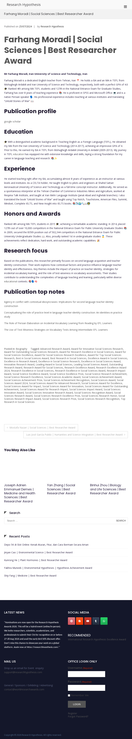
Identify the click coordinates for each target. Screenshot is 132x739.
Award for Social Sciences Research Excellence (60, 355)
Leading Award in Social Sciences (54, 364)
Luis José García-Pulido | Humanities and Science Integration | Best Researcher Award (74, 434)
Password (80, 681)
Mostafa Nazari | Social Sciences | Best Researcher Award (42, 427)
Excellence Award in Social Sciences (107, 358)
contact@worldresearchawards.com (24, 689)
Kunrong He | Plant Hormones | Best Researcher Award (35, 560)
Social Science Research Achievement (106, 374)
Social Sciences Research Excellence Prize (57, 395)
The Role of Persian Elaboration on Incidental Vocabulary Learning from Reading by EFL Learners (58, 323)
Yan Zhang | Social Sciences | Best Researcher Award (18, 489)
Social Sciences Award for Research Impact (44, 389)
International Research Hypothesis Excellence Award (97, 639)
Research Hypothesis (24, 4)
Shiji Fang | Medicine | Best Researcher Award (30, 575)
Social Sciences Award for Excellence (101, 383)
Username (80, 668)
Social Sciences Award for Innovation (63, 386)
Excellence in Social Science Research (59, 361)
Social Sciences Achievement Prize (23, 380)
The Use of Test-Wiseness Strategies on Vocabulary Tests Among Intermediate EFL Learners (56, 329)
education (18, 154)
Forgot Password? (78, 716)
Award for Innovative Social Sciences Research (97, 348)
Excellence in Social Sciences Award (100, 361)
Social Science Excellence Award (30, 374)
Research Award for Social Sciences (43, 367)
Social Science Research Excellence (23, 377)
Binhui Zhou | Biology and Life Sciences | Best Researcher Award (65, 489)
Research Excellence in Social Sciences (32, 370)
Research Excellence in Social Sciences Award (80, 370)
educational (10, 281)
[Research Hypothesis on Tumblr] (96, 621)
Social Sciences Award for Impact (22, 386)
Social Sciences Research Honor (99, 395)
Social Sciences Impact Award (85, 389)
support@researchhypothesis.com (23, 672)
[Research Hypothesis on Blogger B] (79, 621)
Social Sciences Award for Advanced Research (54, 383)
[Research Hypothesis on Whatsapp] (104, 621)
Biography (21, 348)
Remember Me (80, 695)
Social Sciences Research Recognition (98, 398)
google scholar (12, 121)
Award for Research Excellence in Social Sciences (86, 352)
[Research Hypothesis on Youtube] (87, 621)
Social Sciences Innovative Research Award (49, 392)
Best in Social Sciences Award (32, 358)
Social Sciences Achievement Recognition (67, 380)
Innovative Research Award (19, 364)
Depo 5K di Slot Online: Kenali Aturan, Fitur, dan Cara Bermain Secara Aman (46, 544)
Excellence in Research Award (20, 361)
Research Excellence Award (79, 367)
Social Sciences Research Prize (59, 398)
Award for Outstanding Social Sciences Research (31, 352)
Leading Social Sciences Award (91, 364)
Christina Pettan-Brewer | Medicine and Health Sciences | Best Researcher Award (108, 491)
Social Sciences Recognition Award (93, 392)
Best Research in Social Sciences (68, 358)
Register (72, 713)
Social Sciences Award (103, 380)
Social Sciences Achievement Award (102, 377)
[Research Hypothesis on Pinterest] (71, 621)
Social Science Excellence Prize (67, 374)
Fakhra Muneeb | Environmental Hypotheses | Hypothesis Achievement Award (48, 567)
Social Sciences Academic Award (62, 377)
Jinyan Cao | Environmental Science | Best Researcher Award (38, 552)
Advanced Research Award (55, 348)
